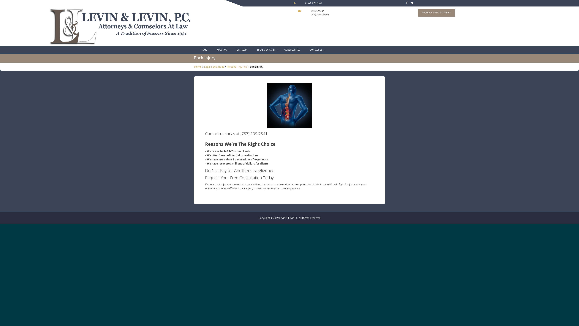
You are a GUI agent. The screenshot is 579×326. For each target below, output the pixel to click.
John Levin (241, 50)
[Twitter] (412, 3)
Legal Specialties (266, 50)
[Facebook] (406, 3)
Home (204, 50)
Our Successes (292, 50)
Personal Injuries (237, 66)
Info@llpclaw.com (320, 14)
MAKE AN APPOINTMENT (436, 12)
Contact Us (316, 50)
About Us (222, 50)
